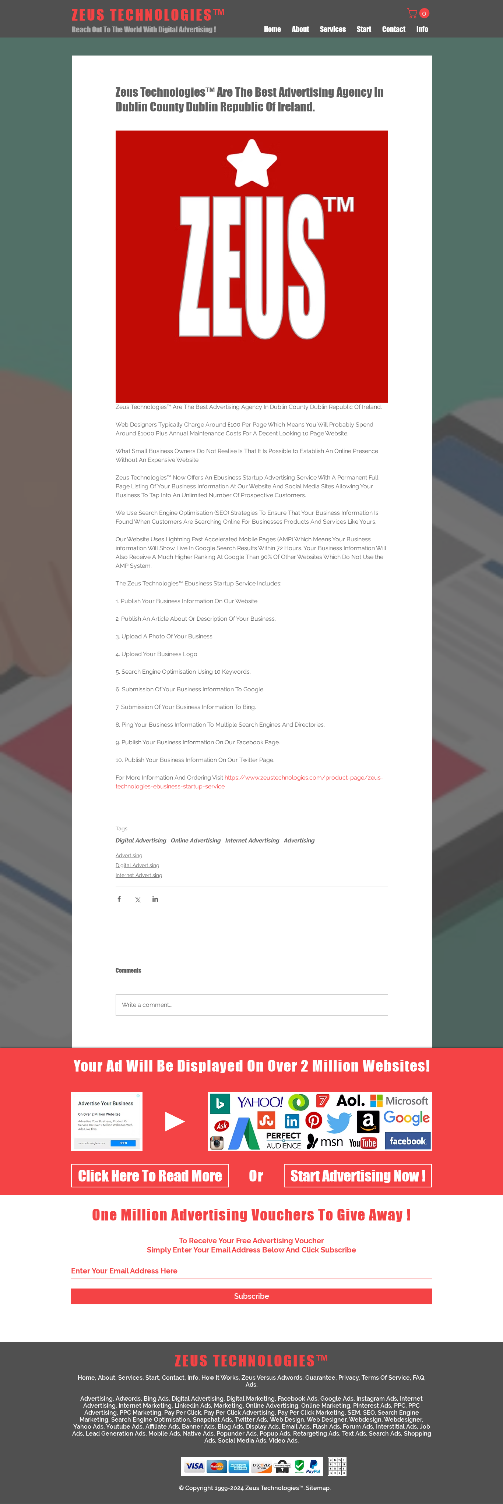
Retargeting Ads (316, 1433)
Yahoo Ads (88, 1426)
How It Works (220, 1377)
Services (130, 1377)
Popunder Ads (237, 1433)
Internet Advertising (252, 840)
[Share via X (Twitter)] (137, 898)
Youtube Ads (124, 1426)
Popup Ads (275, 1433)
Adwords (128, 1398)
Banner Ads (198, 1426)
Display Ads (262, 1426)
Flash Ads (326, 1426)
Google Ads (336, 1398)
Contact (173, 1377)
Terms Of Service (386, 1377)
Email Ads (296, 1426)
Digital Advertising (141, 840)
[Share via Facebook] (119, 898)
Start (152, 1377)
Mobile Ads (164, 1433)
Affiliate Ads (162, 1426)
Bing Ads (156, 1398)
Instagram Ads (376, 1398)
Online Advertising (196, 840)
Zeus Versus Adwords (272, 1377)
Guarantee (320, 1377)
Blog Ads (230, 1426)
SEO (369, 1412)
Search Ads (385, 1433)
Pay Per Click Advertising (239, 1412)
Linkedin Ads (193, 1405)
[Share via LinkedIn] (155, 898)
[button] (419, 13)
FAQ (418, 1377)
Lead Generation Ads (115, 1433)
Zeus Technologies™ (274, 1488)
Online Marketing (325, 1405)
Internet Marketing (145, 1405)
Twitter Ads (251, 1419)
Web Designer (327, 1419)
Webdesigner (403, 1419)
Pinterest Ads (372, 1405)
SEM (354, 1412)
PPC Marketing (140, 1412)
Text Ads (354, 1433)
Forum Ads (358, 1426)
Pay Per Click (182, 1412)
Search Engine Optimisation (150, 1419)
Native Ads (198, 1433)
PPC (399, 1405)
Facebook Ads (297, 1398)
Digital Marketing (250, 1398)
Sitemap (318, 1488)
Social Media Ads (242, 1440)
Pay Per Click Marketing (311, 1412)
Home (86, 1377)
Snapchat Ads (212, 1419)
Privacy (348, 1377)
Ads (251, 1384)
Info (192, 1377)
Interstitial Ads (396, 1426)
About (106, 1377)
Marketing (228, 1405)
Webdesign (365, 1419)
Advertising (299, 840)
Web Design (287, 1419)
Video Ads (283, 1440)
